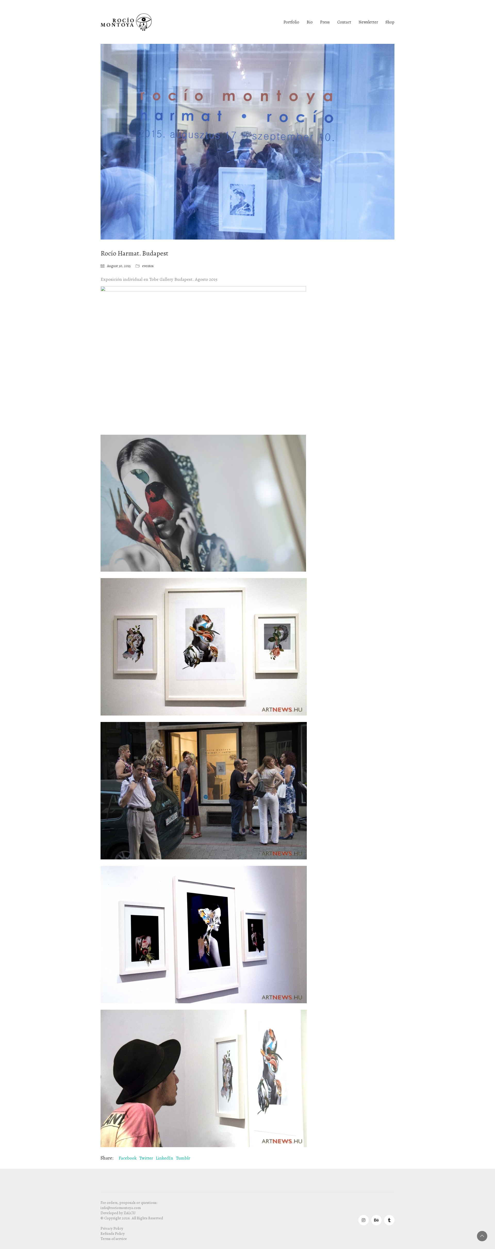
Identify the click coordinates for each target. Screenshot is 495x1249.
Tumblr (183, 1158)
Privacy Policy (112, 1228)
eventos (148, 266)
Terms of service (114, 1238)
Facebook (128, 1158)
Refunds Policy (113, 1233)
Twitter (146, 1158)
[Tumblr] (389, 1220)
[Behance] (376, 1220)
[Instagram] (363, 1220)
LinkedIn (164, 1158)
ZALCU (130, 1212)
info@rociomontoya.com (121, 1207)
